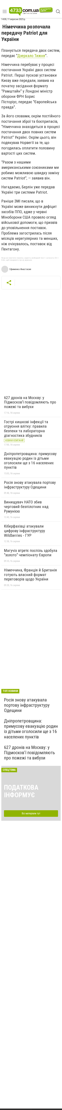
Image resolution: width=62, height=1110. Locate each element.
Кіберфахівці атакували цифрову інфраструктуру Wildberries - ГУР (24, 531)
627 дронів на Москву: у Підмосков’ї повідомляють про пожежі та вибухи (30, 402)
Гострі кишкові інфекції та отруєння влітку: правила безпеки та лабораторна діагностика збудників (26, 429)
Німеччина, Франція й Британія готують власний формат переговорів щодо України (30, 574)
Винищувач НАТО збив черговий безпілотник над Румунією (26, 506)
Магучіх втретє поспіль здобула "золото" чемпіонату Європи (30, 552)
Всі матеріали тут (31, 813)
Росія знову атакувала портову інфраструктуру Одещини (30, 484)
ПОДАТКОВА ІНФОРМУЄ (21, 791)
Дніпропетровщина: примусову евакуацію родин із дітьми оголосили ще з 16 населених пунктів (30, 460)
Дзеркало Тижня (31, 55)
